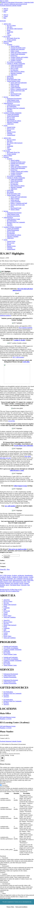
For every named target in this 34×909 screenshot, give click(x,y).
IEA (25, 582)
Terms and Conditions (9, 617)
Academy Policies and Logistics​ (19, 57)
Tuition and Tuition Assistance (18, 52)
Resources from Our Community (16, 108)
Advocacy (10, 111)
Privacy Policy (7, 615)
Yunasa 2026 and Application (18, 82)
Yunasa (2, 586)
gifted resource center (6, 582)
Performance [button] (3, 864)
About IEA (3, 569)
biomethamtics (29, 575)
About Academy (15, 46)
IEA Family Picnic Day (13, 38)
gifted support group (18, 582)
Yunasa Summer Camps (13, 81)
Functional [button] (3, 856)
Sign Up (5, 8)
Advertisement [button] (4, 882)
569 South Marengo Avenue (8, 717)
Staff (8, 33)
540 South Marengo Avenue (8, 726)
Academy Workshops (16, 59)
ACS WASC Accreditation (14, 62)
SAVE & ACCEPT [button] (5, 898)
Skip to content (4, 1)
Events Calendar (11, 39)
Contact (5, 10)
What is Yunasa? (15, 84)
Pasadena (7, 583)
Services (5, 97)
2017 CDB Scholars (5, 575)
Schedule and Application (17, 49)
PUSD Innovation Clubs (13, 79)
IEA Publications (11, 106)
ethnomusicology (17, 580)
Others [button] (2, 892)
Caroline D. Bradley (5, 577)
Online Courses (14, 51)
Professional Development (14, 98)
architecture (21, 575)
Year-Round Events (15, 93)
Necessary (5, 785)
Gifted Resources (8, 103)
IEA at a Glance (11, 25)
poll (12, 583)
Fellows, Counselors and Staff (18, 89)
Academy (9, 44)
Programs (6, 43)
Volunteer (9, 133)
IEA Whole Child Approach (14, 28)
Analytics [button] (2, 872)
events (24, 580)
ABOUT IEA (7, 24)
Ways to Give (10, 128)
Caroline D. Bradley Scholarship (16, 63)
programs (16, 583)
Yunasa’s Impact (14, 95)
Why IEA (9, 27)
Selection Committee (16, 73)
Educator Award (7, 580)
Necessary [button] (3, 783)
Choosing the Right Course (17, 47)
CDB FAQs (13, 74)
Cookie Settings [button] (4, 755)
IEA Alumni (10, 78)
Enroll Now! (13, 55)
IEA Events (6, 36)
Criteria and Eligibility (16, 65)
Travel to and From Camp (17, 90)
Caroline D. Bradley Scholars (20, 577)
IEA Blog (9, 109)
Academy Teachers (15, 60)
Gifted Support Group (13, 100)
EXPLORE (10, 76)
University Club (25, 585)
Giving (5, 125)
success (21, 583)
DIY (1, 580)
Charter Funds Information (17, 54)
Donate (9, 130)
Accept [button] (12, 755)
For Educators (14, 70)
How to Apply (14, 68)
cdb (15, 578)
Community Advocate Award (24, 578)
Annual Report (11, 135)
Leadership (10, 32)
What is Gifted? (7, 41)
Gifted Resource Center (13, 105)
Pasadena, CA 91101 (6, 718)
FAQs (12, 92)
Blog (4, 11)
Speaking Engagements (13, 101)
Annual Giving (11, 127)
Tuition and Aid (14, 86)
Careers (9, 35)
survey (7, 585)
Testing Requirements (16, 67)
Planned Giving (11, 132)
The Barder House (15, 585)
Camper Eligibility (15, 87)
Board (8, 30)
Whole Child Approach (9, 604)
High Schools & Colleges (17, 71)
